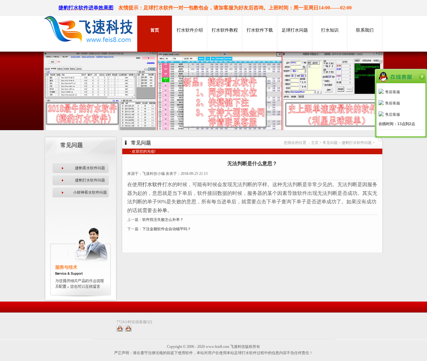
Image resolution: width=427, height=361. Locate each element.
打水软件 (152, 184)
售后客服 (392, 114)
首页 (154, 30)
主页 (315, 142)
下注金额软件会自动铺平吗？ (166, 229)
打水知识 (330, 30)
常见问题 (330, 142)
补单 (162, 210)
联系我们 (365, 30)
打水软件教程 (225, 30)
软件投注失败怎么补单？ (162, 219)
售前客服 (392, 92)
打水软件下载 (260, 30)
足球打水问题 (295, 30)
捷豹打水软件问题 (90, 180)
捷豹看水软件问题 (90, 168)
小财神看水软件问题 (90, 192)
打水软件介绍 (190, 30)
